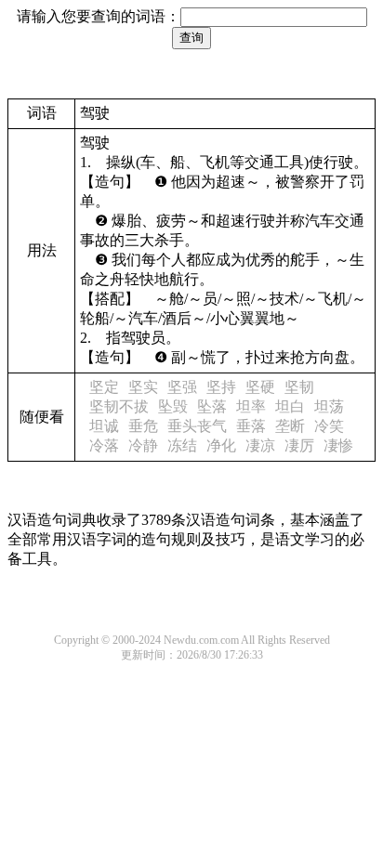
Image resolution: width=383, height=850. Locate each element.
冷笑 (329, 426)
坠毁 (173, 406)
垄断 (290, 426)
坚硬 (260, 387)
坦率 (251, 406)
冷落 (104, 445)
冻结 (182, 445)
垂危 (143, 426)
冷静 (143, 445)
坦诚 (104, 426)
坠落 (212, 406)
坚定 (104, 387)
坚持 (221, 387)
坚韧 (299, 387)
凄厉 (299, 445)
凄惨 (338, 445)
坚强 (182, 387)
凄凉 (260, 445)
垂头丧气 (197, 426)
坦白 (290, 406)
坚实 (143, 387)
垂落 (251, 426)
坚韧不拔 (119, 406)
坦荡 (329, 406)
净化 (221, 445)
